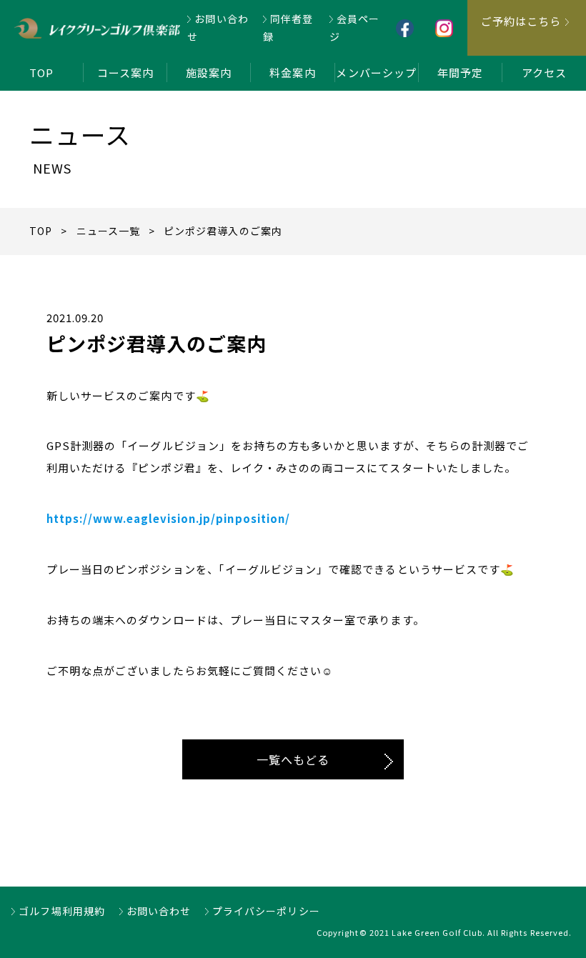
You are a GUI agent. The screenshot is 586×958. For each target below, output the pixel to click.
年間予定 (460, 72)
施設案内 (209, 72)
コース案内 (125, 72)
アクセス (544, 72)
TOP (41, 72)
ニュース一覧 (108, 231)
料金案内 (292, 72)
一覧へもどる (293, 759)
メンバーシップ (376, 72)
